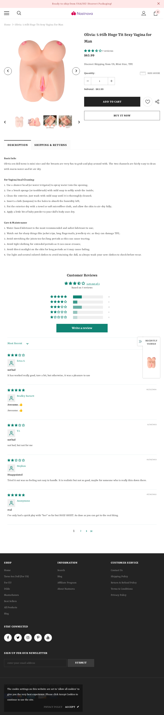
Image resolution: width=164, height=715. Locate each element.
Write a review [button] (82, 328)
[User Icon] (144, 13)
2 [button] (80, 531)
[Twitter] (18, 638)
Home (7, 24)
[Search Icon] (19, 13)
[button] (93, 51)
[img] (16, 355)
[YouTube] (48, 638)
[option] (42, 71)
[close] (158, 4)
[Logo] (82, 13)
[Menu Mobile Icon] (6, 13)
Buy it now (122, 115)
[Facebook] (8, 638)
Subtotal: (89, 89)
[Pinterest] (38, 638)
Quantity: (89, 73)
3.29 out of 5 (93, 284)
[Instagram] (28, 638)
